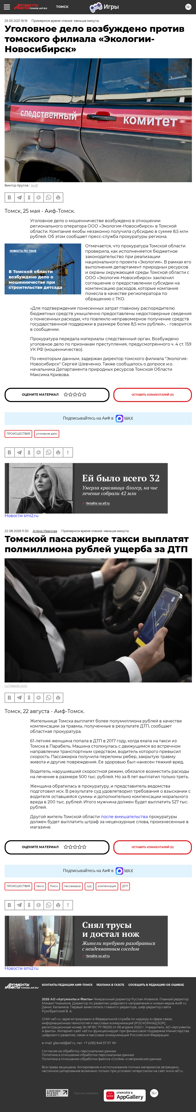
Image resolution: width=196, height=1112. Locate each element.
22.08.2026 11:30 (17, 531)
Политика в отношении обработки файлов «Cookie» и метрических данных (101, 1059)
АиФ (34, 185)
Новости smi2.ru (22, 515)
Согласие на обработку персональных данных (79, 1051)
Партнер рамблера (86, 1093)
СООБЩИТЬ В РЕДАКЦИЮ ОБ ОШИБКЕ (156, 985)
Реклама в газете (110, 985)
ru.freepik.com (16, 686)
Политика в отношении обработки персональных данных (88, 1055)
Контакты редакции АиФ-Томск (67, 985)
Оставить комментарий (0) (153, 394)
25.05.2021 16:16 (16, 21)
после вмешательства (124, 816)
